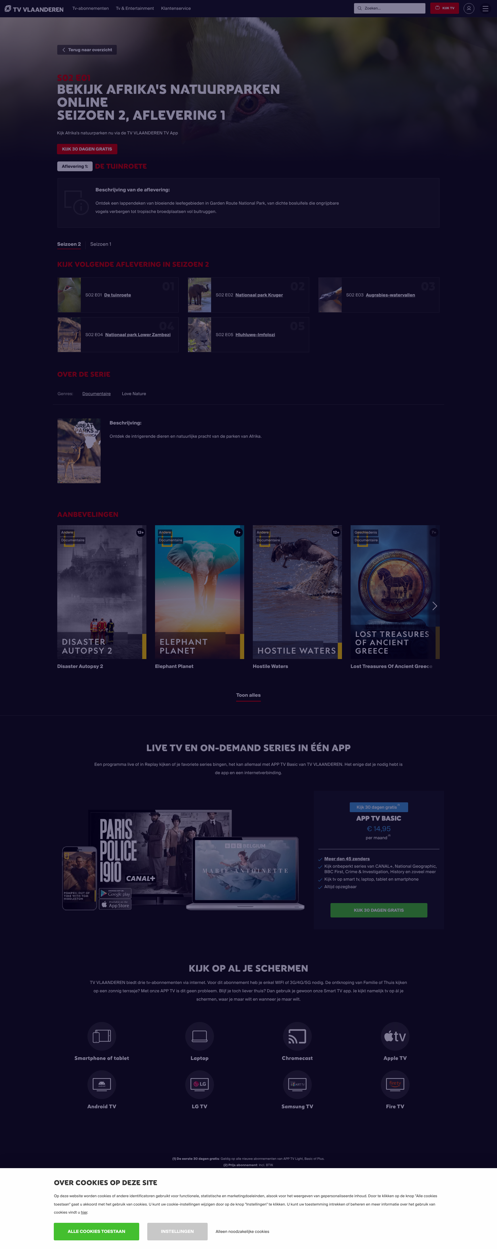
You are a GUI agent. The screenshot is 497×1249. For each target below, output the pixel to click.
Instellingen (177, 1231)
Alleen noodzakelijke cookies (242, 1231)
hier (84, 1212)
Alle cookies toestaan (96, 1231)
